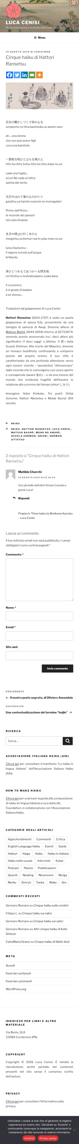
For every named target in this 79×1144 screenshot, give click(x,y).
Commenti (43, 839)
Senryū (26, 882)
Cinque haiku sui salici (37, 913)
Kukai (59, 861)
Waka (53, 882)
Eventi (49, 846)
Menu (41, 37)
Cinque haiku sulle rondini (51, 905)
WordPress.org (16, 989)
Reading (28, 875)
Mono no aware (48, 432)
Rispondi (24, 498)
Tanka (40, 882)
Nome (11, 607)
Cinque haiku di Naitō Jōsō (52, 941)
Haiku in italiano (58, 853)
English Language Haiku (24, 846)
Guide (62, 846)
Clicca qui (12, 764)
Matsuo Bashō (15, 332)
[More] (39, 75)
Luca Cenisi (23, 22)
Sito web (12, 647)
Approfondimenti (19, 839)
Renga (62, 875)
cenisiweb (42, 51)
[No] (74, 1130)
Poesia (28, 868)
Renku (12, 882)
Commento (14, 554)
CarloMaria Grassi (18, 941)
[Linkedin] (24, 75)
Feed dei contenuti (18, 973)
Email (11, 627)
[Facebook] (9, 75)
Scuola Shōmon (23, 436)
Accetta (29, 1138)
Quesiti (13, 875)
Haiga (26, 853)
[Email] (32, 75)
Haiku (15, 423)
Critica (60, 839)
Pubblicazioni (47, 868)
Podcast (13, 868)
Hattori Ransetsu (36, 429)
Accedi (10, 965)
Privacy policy (48, 1138)
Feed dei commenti (19, 981)
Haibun (12, 853)
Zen (64, 882)
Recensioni (46, 875)
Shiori (43, 436)
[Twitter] (17, 75)
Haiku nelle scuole (20, 861)
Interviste (44, 861)
